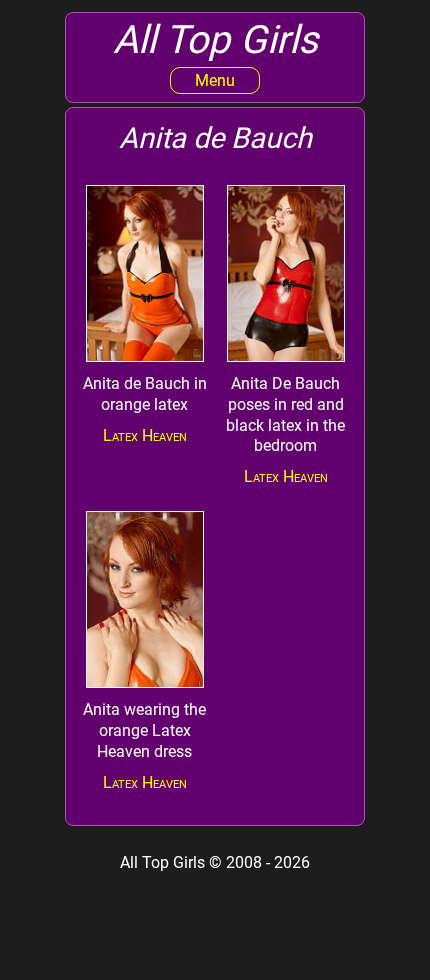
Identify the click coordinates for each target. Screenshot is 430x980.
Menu (215, 80)
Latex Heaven (145, 435)
